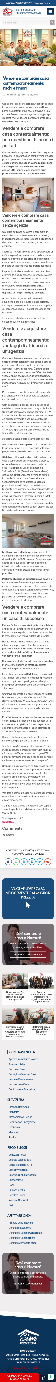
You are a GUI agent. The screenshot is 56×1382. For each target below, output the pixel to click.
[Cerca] (52, 22)
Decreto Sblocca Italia (20, 1159)
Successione (16, 1179)
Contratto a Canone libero (22, 1237)
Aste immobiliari (17, 1064)
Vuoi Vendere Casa (19, 1084)
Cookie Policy (35, 1368)
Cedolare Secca (17, 1195)
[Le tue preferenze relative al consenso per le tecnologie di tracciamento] (51, 1377)
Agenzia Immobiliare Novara (23, 1059)
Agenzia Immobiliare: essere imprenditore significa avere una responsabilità (41, 997)
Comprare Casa (17, 1069)
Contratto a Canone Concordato (25, 1232)
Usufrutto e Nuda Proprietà (22, 1174)
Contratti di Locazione (20, 1227)
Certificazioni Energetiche (22, 1122)
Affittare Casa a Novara (21, 1222)
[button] (50, 11)
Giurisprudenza (17, 1190)
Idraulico (13, 1132)
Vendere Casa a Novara (21, 1079)
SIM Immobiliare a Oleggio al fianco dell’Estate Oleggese (41, 1031)
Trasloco (13, 1137)
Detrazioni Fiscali (17, 1154)
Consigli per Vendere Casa (22, 1074)
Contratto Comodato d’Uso (22, 1242)
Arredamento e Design (20, 1117)
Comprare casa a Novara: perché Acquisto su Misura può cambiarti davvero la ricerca (15, 1032)
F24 (11, 1205)
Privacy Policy (20, 1368)
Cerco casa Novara (42, 3)
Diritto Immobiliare (18, 1169)
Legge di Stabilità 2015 (20, 1164)
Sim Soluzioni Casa (19, 1106)
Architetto (14, 1111)
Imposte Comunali (18, 1200)
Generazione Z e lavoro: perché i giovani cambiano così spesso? (15, 996)
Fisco (11, 1185)
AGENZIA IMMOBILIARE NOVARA (19, 3)
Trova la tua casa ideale (28, 954)
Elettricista (14, 1127)
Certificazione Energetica (22, 1089)
